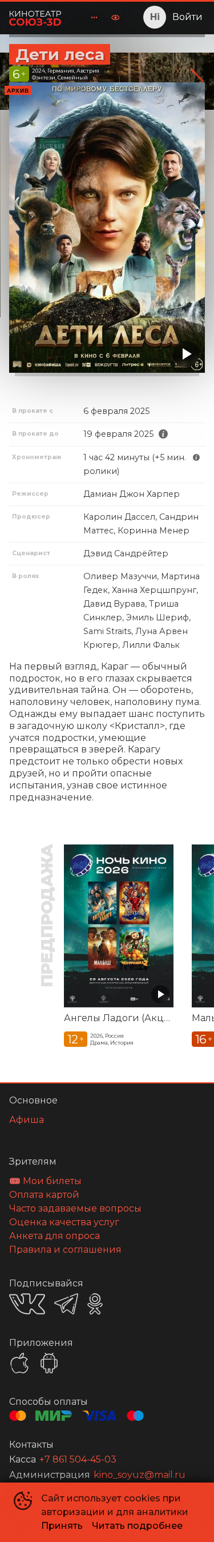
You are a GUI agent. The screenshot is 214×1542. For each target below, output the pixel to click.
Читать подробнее (137, 1525)
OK (95, 1303)
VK (27, 1303)
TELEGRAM (66, 1303)
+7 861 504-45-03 (77, 1459)
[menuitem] (94, 17)
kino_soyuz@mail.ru (139, 1474)
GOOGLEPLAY (49, 1363)
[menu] (87, 17)
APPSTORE (19, 1363)
